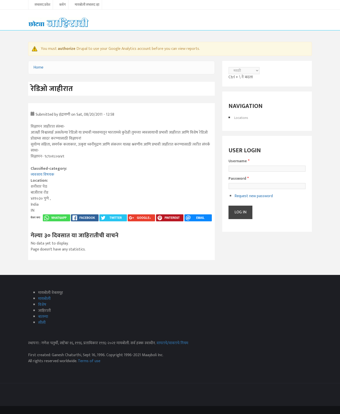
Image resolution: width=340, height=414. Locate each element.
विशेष (42, 304)
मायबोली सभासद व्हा (87, 5)
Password (238, 179)
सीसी (42, 322)
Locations (241, 117)
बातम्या (43, 316)
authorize (66, 48)
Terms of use (89, 361)
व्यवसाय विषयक (42, 174)
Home (38, 67)
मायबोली (44, 298)
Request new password (253, 196)
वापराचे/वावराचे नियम (172, 343)
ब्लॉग (62, 5)
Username (238, 161)
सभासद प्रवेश (42, 5)
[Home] (58, 22)
